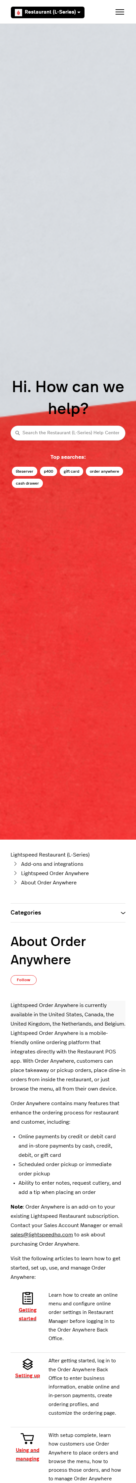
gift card (71, 471)
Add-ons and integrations (52, 864)
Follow (23, 980)
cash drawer (27, 483)
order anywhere (104, 471)
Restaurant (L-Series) (50, 12)
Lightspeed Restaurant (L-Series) (50, 855)
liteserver (24, 471)
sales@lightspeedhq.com (42, 1234)
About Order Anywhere (49, 882)
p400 (48, 471)
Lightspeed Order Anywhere (55, 873)
